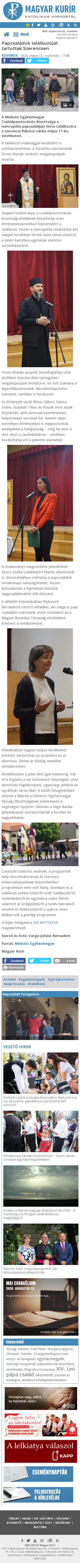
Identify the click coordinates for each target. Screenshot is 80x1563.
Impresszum (14, 1555)
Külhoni (63, 1518)
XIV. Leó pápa (43, 1518)
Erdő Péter (38, 1349)
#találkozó (36, 984)
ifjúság (11, 1349)
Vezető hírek (17, 1046)
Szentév (26, 1354)
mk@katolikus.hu (34, 1551)
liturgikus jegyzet (60, 1349)
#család (9, 979)
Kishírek (10, 55)
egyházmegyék (50, 1358)
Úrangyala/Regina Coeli (51, 1354)
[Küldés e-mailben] (65, 962)
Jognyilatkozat (48, 1555)
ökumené (44, 1374)
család (27, 1374)
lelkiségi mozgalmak (21, 1364)
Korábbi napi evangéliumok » (58, 1332)
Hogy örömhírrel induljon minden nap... (28, 1288)
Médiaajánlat (31, 1555)
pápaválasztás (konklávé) (55, 1364)
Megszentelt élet (38, 1523)
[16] (40, 110)
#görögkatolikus (61, 979)
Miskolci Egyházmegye (34, 943)
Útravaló (12, 1354)
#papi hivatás (14, 984)
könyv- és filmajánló (20, 1359)
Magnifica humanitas (39, 1369)
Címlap (14, 1518)
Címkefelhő (15, 1342)
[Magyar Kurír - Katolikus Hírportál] (39, 19)
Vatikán (23, 1349)
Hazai (26, 1518)
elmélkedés (14, 1369)
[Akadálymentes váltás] (27, 26)
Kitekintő (14, 1523)
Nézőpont (63, 1523)
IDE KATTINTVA (45, 922)
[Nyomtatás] (14, 969)
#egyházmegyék (31, 979)
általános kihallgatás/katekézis (44, 1380)
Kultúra (40, 1527)
